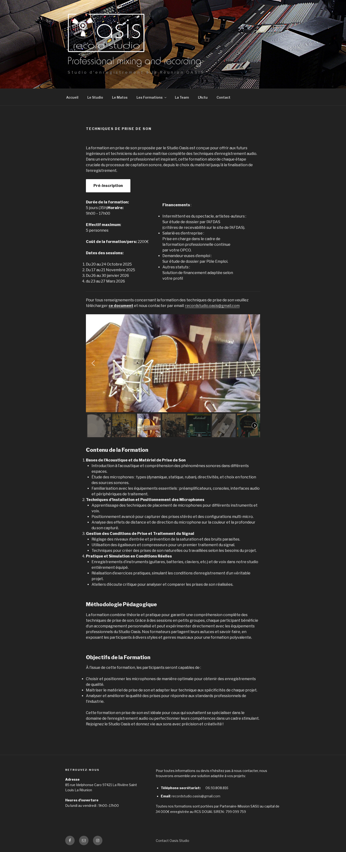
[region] (173, 376)
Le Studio (95, 97)
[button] (93, 363)
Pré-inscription (108, 185)
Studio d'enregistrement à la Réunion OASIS (136, 72)
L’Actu (203, 97)
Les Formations (150, 97)
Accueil (72, 97)
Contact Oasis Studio (172, 841)
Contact (223, 97)
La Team (182, 97)
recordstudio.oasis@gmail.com (212, 305)
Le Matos (120, 97)
